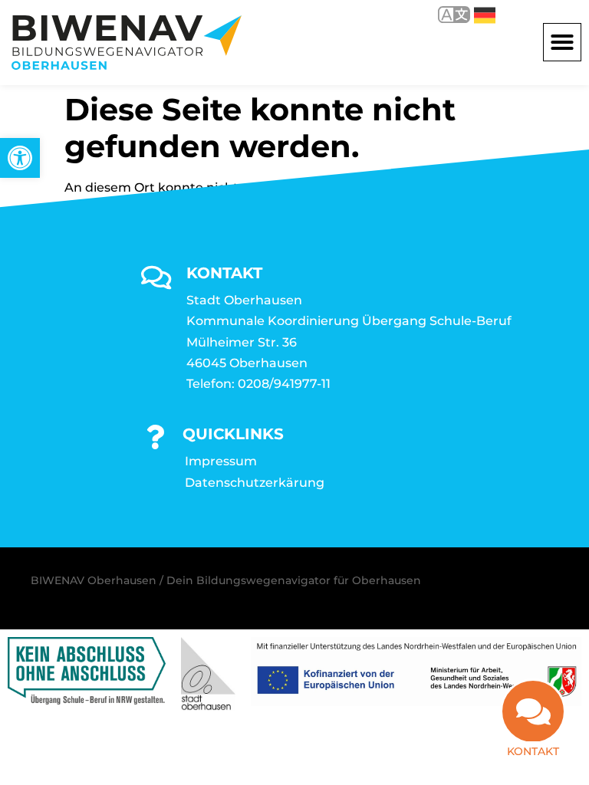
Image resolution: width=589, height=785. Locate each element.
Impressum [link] (221, 461)
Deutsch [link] (473, 14)
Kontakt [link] (533, 751)
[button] (562, 42)
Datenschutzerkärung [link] (254, 482)
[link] (20, 158)
